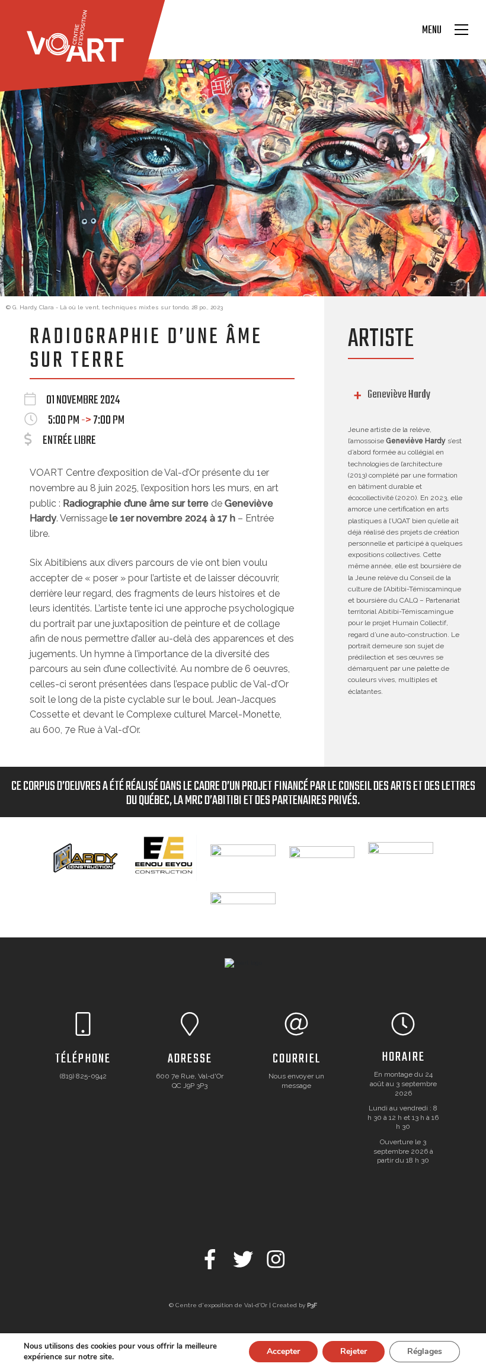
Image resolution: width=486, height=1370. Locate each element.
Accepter (283, 1351)
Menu (432, 31)
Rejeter (353, 1351)
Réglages (424, 1351)
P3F (312, 1305)
